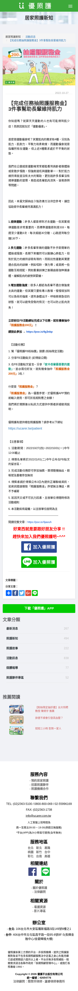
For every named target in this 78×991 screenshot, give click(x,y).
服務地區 (39, 841)
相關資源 (39, 900)
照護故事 (12, 648)
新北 (39, 847)
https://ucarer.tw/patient (25, 428)
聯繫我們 (39, 797)
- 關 (39, 887)
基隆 (47, 847)
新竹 (39, 852)
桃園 (31, 852)
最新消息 (12, 628)
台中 (47, 852)
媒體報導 (12, 667)
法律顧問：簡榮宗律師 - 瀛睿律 (39, 981)
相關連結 (39, 863)
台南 (39, 856)
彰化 (31, 856)
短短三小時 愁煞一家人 (48, 728)
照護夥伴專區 (15, 677)
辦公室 (39, 922)
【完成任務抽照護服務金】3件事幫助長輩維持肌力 (37, 40)
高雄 (47, 856)
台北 (31, 847)
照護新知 (12, 638)
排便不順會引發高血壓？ (49, 717)
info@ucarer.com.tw (38, 815)
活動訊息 (30, 36)
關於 (39, 881)
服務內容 (39, 774)
